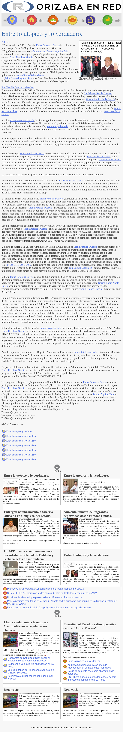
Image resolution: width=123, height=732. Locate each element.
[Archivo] (110, 19)
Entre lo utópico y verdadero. (20, 431)
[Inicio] (62, 12)
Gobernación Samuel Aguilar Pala (50, 51)
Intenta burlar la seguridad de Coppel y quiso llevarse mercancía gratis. (49, 607)
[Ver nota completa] (10, 493)
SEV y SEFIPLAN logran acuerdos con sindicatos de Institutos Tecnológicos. (52, 593)
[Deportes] (70, 19)
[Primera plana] (11, 19)
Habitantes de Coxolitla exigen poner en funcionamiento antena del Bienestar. (29, 659)
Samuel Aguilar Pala (57, 126)
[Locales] (30, 19)
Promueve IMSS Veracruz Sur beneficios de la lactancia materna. (46, 588)
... (22, 504)
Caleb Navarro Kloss (110, 159)
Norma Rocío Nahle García (30, 75)
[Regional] (50, 19)
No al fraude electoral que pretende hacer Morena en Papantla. (44, 597)
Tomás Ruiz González (98, 156)
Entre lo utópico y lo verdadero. (21, 436)
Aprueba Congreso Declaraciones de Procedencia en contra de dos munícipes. (89, 666)
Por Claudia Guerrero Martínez (18, 87)
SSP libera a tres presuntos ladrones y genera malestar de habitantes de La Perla (92, 678)
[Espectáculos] (89, 19)
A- (8, 42)
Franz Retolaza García (48, 45)
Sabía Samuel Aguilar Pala (19, 78)
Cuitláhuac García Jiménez (98, 93)
